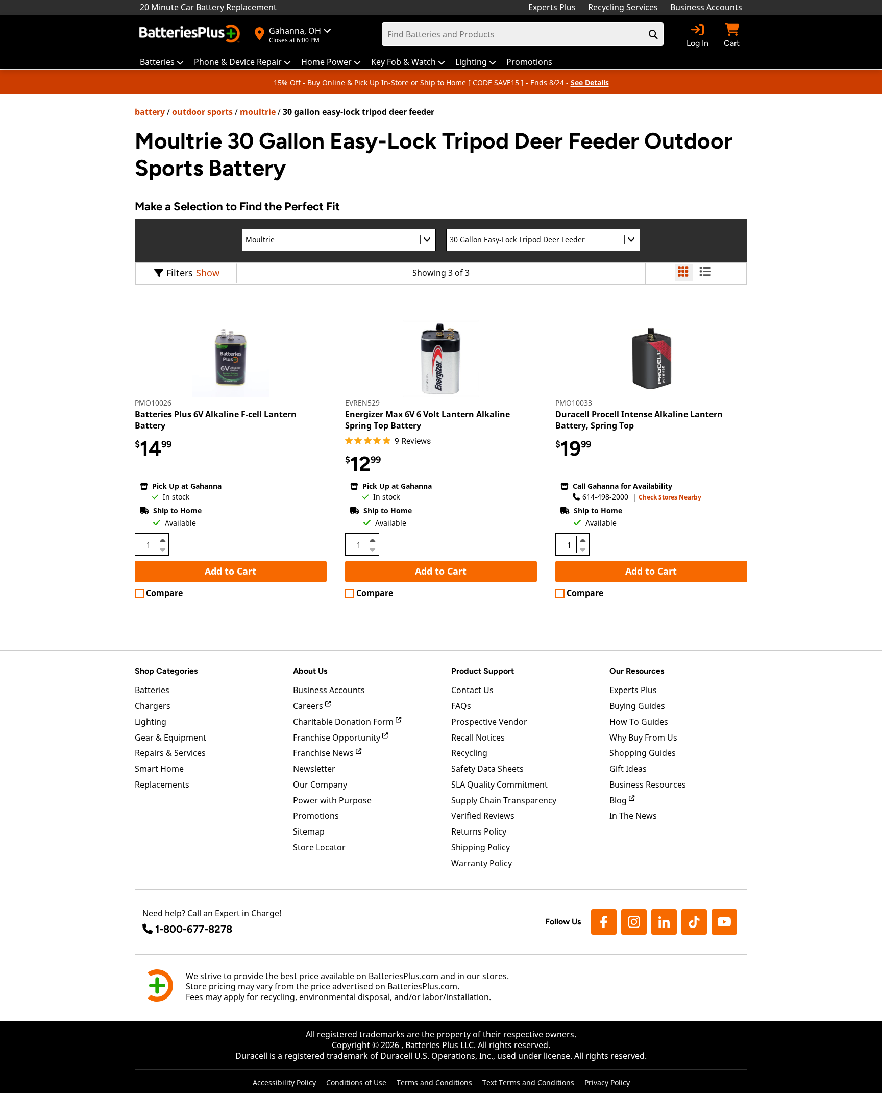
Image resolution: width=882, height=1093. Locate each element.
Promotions (316, 815)
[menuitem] (162, 62)
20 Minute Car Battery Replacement (208, 7)
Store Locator (319, 847)
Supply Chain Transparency (503, 800)
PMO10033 (573, 403)
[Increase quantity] (162, 540)
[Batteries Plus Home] (191, 35)
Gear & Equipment (170, 737)
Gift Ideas (628, 768)
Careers (309, 705)
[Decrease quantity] (162, 548)
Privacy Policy (607, 1082)
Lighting (150, 721)
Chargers (152, 705)
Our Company (320, 784)
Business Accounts (706, 7)
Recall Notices (478, 737)
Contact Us (472, 690)
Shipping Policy (480, 847)
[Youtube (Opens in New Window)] (724, 922)
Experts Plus (552, 7)
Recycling (469, 752)
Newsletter (314, 768)
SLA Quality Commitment (499, 784)
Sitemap (309, 831)
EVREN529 (362, 403)
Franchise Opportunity (337, 737)
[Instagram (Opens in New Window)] (634, 922)
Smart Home (159, 768)
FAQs (461, 705)
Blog (619, 800)
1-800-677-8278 (193, 929)
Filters (179, 273)
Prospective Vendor (489, 721)
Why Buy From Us (643, 737)
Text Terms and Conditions (528, 1082)
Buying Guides (637, 705)
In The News (633, 815)
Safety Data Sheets (487, 768)
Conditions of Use (356, 1082)
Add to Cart (230, 571)
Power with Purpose (332, 800)
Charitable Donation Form (344, 721)
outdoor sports (202, 111)
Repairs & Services (170, 752)
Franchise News (324, 752)
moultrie (258, 111)
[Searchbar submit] (653, 34)
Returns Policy (478, 831)
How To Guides (638, 721)
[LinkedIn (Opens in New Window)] (664, 922)
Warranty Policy (481, 863)
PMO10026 (153, 403)
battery (150, 111)
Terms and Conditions (434, 1082)
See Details (590, 82)
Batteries (152, 690)
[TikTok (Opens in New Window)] (694, 922)
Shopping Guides (642, 752)
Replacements (162, 784)
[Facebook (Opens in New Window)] (604, 922)
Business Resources (647, 784)
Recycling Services (623, 7)
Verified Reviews (482, 815)
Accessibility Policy (284, 1082)
